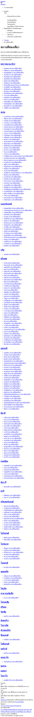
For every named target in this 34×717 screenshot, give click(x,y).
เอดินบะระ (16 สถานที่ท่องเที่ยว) (13, 70)
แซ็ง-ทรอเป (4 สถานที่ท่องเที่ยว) (13, 279)
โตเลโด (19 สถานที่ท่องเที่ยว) (12, 179)
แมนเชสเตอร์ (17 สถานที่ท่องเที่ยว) (14, 72)
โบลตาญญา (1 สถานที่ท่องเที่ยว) (13, 199)
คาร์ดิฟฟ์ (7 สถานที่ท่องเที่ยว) (12, 87)
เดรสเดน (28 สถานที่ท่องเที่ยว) (12, 369)
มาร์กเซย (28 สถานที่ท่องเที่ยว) (12, 283)
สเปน (3, 112)
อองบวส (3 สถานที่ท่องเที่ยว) (12, 296)
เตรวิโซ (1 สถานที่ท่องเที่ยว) (12, 457)
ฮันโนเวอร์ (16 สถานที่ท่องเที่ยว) (13, 365)
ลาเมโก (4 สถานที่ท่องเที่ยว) (12, 558)
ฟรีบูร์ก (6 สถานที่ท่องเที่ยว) (12, 529)
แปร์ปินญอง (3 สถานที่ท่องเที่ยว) (13, 300)
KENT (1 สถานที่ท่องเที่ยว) (11, 99)
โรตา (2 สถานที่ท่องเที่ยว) (11, 195)
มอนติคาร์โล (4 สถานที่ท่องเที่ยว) (13, 680)
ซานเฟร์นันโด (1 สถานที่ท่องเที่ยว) (14, 191)
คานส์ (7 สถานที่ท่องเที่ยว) (11, 294)
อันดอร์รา (5, 620)
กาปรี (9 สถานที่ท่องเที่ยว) (11, 432)
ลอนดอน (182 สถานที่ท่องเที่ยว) (13, 68)
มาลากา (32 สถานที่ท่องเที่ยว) (12, 133)
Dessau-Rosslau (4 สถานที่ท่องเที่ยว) (14, 406)
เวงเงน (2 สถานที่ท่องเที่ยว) (11, 516)
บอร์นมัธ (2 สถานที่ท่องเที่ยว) (12, 97)
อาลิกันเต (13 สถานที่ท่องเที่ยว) (13, 135)
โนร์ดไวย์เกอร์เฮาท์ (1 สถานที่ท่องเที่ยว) (15, 237)
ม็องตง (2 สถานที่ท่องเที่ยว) (11, 304)
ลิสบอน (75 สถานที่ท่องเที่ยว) (12, 548)
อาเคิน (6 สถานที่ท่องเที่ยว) (11, 377)
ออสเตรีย (4, 571)
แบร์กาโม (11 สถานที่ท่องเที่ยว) (13, 438)
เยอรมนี (4, 348)
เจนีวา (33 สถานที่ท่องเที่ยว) (12, 514)
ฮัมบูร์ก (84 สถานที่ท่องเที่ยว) (12, 359)
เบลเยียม (4, 461)
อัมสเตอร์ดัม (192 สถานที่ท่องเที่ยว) (14, 208)
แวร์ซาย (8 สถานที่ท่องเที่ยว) (12, 319)
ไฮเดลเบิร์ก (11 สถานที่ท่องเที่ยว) (13, 379)
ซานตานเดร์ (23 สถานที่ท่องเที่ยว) (13, 141)
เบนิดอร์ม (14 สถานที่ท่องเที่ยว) (13, 137)
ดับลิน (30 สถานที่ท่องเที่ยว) (12, 537)
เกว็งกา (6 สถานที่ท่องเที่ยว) (12, 154)
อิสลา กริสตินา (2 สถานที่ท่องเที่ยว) (14, 193)
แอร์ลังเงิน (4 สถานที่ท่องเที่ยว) (12, 400)
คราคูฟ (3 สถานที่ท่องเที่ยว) (12, 567)
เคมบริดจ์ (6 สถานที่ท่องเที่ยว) (12, 78)
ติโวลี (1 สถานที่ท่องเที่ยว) (11, 444)
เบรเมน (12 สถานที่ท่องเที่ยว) (12, 367)
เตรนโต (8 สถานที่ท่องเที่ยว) (12, 455)
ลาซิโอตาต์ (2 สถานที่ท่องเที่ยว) (13, 340)
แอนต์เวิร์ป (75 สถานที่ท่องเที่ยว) (13, 471)
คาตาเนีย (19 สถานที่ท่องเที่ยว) (12, 440)
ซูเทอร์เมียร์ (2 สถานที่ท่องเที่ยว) (13, 235)
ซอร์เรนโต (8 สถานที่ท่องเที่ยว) (13, 423)
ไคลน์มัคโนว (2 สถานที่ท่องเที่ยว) (13, 390)
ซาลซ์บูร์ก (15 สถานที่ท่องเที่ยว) (13, 578)
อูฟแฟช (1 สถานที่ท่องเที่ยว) (12, 292)
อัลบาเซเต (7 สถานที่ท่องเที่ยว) (12, 143)
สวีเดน (3, 607)
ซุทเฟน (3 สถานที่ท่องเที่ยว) (12, 245)
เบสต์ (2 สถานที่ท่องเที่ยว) (11, 231)
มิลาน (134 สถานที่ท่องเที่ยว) (12, 421)
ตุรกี (2, 491)
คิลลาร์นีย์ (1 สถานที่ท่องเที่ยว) (12, 539)
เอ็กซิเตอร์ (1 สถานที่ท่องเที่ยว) (12, 89)
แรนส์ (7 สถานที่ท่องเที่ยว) (11, 327)
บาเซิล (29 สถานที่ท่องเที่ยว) (12, 508)
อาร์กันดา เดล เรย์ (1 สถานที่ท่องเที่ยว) (15, 158)
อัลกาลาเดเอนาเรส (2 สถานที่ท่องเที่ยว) (15, 160)
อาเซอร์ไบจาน (13, 711)
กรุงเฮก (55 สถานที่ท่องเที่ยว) (12, 216)
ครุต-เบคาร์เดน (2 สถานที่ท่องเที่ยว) (14, 478)
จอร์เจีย (19, 711)
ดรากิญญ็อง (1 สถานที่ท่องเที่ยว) (13, 342)
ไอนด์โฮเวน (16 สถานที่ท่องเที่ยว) (13, 218)
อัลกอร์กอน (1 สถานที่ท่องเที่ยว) (13, 166)
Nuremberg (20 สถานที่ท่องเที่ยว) (13, 371)
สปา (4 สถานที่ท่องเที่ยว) (11, 467)
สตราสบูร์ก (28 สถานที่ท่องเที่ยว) (13, 265)
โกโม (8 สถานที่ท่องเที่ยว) (11, 428)
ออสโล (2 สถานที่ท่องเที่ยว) (12, 653)
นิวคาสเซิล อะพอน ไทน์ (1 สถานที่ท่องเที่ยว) (16, 85)
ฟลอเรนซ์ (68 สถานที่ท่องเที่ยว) (13, 430)
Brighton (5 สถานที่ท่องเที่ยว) (12, 91)
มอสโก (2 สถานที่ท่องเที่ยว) (12, 616)
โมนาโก (4, 676)
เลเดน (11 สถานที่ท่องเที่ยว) (12, 220)
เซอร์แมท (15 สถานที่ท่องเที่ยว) (13, 512)
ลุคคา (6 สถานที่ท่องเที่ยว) (11, 452)
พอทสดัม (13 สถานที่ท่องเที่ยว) (12, 398)
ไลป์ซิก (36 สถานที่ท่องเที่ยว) (12, 375)
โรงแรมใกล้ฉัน (19, 702)
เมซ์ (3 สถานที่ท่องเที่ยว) (11, 315)
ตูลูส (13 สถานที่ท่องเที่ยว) (11, 269)
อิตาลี (3, 413)
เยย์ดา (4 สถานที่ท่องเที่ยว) (11, 164)
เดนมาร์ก (5, 657)
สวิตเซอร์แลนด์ (7, 502)
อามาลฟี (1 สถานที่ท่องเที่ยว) (12, 425)
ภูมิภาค (23, 709)
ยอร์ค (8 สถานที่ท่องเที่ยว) (11, 80)
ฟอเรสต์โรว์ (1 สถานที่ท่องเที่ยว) (13, 105)
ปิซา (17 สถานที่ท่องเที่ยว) (11, 450)
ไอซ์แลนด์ (5, 644)
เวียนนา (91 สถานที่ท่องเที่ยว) (12, 576)
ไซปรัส (4, 588)
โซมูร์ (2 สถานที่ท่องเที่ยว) (11, 298)
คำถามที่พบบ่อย (16, 700)
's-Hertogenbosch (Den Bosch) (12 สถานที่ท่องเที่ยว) (18, 210)
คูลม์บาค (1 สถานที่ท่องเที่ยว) (12, 392)
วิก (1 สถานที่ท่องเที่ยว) (10, 152)
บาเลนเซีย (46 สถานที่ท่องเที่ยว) (13, 124)
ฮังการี (3, 482)
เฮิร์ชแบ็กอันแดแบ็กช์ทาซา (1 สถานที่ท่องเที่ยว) (17, 394)
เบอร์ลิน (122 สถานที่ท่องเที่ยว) (12, 352)
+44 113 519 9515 (5, 705)
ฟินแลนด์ (4, 635)
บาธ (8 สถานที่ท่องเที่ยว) (11, 95)
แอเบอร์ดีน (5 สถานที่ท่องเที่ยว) (13, 101)
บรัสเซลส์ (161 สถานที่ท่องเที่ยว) (13, 465)
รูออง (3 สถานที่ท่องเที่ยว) (11, 313)
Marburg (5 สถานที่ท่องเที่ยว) (12, 388)
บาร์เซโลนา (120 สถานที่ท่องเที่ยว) (14, 116)
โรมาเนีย (4, 625)
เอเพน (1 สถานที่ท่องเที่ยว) (11, 239)
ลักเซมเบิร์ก (6, 630)
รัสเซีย (3, 612)
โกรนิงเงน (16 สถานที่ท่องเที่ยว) (13, 233)
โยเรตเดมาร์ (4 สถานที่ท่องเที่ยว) (13, 129)
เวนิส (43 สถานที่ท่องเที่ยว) (11, 417)
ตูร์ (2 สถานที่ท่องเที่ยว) (10, 321)
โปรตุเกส (4, 544)
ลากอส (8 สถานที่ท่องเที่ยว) (12, 554)
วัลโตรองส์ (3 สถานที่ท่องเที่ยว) (13, 273)
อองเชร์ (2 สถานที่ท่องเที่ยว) (12, 333)
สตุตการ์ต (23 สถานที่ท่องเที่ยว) (13, 373)
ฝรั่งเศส (4, 259)
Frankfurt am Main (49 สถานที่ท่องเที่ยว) (15, 363)
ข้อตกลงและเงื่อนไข (27, 700)
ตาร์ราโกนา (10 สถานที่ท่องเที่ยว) (13, 181)
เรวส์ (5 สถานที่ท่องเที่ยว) (11, 170)
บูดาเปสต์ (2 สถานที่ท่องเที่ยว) (12, 486)
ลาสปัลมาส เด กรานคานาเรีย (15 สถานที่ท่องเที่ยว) (18, 156)
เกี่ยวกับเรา (4, 700)
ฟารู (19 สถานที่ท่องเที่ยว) (11, 556)
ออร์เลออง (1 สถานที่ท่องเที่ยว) (12, 335)
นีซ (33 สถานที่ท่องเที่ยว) (11, 275)
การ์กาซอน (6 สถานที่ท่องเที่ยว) (13, 310)
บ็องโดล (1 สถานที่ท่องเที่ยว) (12, 344)
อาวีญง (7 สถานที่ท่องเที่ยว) (12, 308)
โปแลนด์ (4, 563)
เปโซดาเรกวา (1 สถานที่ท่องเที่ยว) (13, 552)
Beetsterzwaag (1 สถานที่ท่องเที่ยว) (13, 222)
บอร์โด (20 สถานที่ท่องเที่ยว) (12, 277)
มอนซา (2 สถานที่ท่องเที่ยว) (12, 436)
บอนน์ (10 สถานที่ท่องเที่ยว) (12, 381)
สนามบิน (18, 709)
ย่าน (26, 709)
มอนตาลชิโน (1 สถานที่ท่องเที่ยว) (13, 446)
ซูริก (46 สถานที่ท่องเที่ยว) (11, 506)
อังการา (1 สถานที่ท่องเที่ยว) (12, 497)
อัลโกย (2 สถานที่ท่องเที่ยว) (11, 174)
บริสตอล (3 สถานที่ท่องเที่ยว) (12, 83)
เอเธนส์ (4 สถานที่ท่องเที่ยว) (12, 254)
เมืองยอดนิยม (9, 709)
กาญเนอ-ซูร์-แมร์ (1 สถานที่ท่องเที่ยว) (14, 329)
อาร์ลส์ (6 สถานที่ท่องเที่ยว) (11, 285)
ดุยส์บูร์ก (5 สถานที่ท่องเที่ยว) (12, 384)
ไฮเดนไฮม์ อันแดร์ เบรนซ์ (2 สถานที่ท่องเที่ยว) (17, 402)
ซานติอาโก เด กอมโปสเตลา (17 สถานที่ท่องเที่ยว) (18, 172)
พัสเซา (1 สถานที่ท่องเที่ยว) (11, 408)
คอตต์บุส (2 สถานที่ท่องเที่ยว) (12, 386)
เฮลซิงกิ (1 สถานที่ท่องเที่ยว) (12, 639)
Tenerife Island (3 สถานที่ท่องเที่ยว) (13, 127)
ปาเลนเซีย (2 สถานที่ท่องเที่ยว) (12, 185)
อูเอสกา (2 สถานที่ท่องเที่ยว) (12, 139)
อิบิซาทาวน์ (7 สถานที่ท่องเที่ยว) (13, 118)
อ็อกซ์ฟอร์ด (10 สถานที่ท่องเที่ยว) (13, 93)
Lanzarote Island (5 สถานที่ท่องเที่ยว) (14, 131)
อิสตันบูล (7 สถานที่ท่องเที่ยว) (12, 495)
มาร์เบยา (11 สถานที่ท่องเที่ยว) (12, 122)
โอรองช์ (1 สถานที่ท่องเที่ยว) (12, 337)
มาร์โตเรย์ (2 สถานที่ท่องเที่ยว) (12, 176)
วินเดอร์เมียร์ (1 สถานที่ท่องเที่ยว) (13, 103)
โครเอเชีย (5, 602)
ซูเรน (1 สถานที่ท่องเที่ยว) (11, 331)
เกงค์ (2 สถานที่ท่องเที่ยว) (11, 474)
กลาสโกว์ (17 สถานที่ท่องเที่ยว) (13, 74)
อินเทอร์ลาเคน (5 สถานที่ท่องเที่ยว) (14, 518)
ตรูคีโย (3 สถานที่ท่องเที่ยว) (11, 168)
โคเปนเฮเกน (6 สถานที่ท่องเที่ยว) (13, 661)
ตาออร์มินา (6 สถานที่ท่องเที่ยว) (13, 434)
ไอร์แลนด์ (5, 533)
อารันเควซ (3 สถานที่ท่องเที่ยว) (13, 162)
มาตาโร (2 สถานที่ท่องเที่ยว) (12, 149)
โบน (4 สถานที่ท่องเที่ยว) (11, 290)
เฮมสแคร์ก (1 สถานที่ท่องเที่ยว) (13, 225)
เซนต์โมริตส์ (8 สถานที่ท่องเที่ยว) (13, 510)
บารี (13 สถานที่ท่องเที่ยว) (11, 442)
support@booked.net (15, 705)
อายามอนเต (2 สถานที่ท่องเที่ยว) (13, 197)
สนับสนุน (9, 700)
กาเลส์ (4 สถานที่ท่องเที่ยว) (11, 325)
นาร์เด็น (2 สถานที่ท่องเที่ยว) (12, 227)
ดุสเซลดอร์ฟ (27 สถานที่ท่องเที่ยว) (13, 361)
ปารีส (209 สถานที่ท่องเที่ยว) (12, 263)
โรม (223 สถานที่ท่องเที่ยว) (11, 419)
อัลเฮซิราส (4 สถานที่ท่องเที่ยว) (13, 187)
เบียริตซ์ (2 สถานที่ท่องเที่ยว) (12, 317)
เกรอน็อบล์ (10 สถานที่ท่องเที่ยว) (13, 302)
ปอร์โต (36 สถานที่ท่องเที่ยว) (12, 550)
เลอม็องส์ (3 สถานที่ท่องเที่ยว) (12, 267)
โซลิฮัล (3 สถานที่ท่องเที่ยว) (12, 108)
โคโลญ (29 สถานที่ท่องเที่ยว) (12, 354)
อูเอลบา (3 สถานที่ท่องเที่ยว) (12, 147)
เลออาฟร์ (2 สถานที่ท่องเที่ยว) (12, 271)
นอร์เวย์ (4, 649)
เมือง (14, 709)
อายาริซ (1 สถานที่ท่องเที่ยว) (12, 183)
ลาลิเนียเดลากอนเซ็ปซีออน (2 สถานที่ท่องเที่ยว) (17, 189)
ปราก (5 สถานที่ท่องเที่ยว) (11, 597)
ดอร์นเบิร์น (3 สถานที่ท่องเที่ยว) (13, 584)
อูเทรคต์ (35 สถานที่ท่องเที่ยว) (12, 214)
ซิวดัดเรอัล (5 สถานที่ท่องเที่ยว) (13, 145)
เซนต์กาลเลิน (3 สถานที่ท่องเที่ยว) (13, 526)
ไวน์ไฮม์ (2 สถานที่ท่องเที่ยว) (12, 396)
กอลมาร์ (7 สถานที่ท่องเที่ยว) (12, 288)
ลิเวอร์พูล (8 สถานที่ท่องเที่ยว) (12, 76)
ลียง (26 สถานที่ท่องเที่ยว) (11, 281)
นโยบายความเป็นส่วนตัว (8, 702)
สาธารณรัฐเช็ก (7, 593)
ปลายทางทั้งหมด (26, 711)
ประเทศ (3, 709)
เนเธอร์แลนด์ (6, 204)
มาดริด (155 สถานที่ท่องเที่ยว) (12, 120)
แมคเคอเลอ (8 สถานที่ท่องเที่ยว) (13, 476)
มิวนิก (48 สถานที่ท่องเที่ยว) (12, 357)
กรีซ (2, 250)
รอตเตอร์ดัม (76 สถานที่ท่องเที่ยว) (13, 212)
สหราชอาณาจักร (8, 64)
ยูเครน (3, 666)
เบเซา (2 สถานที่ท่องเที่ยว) (11, 582)
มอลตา (4, 671)
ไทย (8, 711)
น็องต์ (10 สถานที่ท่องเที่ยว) (11, 306)
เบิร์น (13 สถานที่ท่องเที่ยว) (11, 520)
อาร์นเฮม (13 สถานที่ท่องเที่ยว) (13, 243)
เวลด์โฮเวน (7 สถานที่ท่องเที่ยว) (13, 241)
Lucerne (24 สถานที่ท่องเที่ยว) (12, 522)
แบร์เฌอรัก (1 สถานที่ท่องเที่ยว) (13, 323)
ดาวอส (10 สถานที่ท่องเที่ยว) (12, 524)
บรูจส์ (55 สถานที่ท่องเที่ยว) (11, 469)
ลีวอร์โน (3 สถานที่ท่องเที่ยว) (12, 448)
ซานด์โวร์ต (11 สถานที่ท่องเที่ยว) (13, 229)
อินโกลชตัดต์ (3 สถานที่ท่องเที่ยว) (13, 404)
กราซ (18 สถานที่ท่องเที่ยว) (11, 580)
